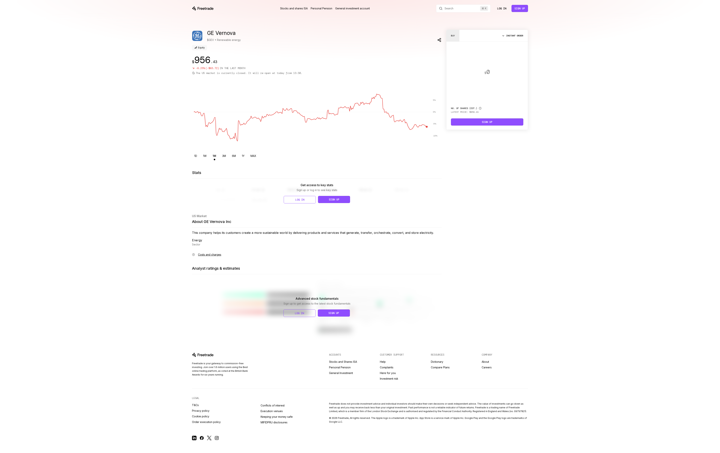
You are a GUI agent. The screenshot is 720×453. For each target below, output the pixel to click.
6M (234, 155)
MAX (253, 155)
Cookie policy (200, 416)
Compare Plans (440, 367)
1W (205, 155)
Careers (487, 367)
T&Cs (195, 405)
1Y (243, 155)
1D (195, 155)
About (485, 361)
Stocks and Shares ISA (343, 361)
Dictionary (437, 361)
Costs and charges (209, 254)
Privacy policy (200, 410)
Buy (453, 35)
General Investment (341, 373)
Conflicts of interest (273, 405)
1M (214, 155)
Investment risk (389, 378)
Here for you (388, 373)
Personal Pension (321, 8)
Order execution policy (206, 422)
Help (383, 361)
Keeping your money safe (277, 416)
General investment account (352, 8)
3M (224, 155)
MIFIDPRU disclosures (274, 422)
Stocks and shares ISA (294, 8)
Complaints (386, 367)
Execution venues (272, 411)
